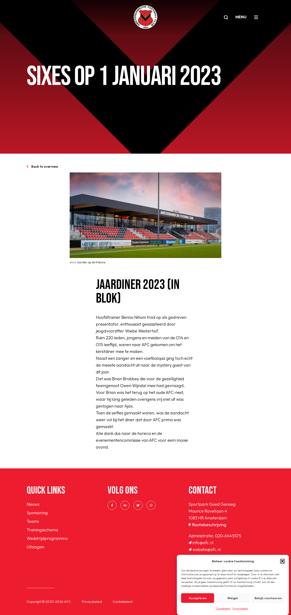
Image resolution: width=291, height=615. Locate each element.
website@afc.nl (207, 549)
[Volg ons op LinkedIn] (125, 505)
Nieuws (33, 504)
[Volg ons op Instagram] (151, 505)
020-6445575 (228, 535)
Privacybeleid (240, 608)
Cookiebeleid (223, 608)
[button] (282, 561)
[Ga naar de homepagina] (145, 17)
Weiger (232, 598)
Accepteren (197, 598)
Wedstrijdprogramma (47, 538)
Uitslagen (35, 546)
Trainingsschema (42, 529)
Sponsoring (37, 512)
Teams (33, 521)
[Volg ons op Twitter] (138, 505)
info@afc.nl (203, 542)
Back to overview (44, 166)
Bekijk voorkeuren (268, 598)
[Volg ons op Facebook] (112, 505)
